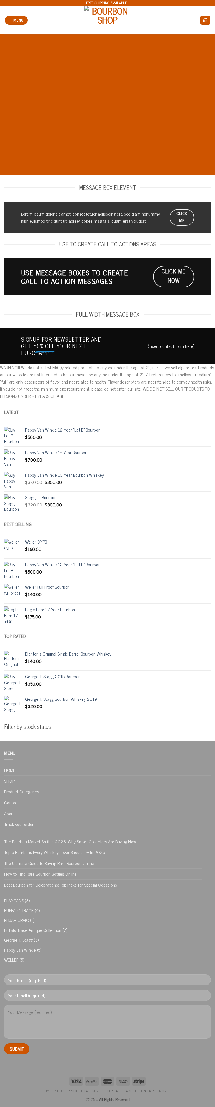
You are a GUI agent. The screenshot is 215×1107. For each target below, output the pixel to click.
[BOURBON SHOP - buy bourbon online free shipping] (107, 20)
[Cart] (205, 20)
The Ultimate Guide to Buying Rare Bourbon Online (49, 863)
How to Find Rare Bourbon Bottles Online (40, 873)
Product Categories (21, 791)
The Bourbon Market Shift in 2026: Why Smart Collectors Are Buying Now (70, 841)
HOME (9, 769)
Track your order (19, 824)
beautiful (95, 111)
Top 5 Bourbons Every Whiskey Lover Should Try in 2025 (54, 852)
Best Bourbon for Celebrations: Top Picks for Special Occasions (60, 884)
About (9, 813)
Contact (11, 802)
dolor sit (53, 213)
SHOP (9, 780)
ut (65, 220)
